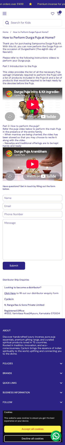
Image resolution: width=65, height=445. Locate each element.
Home (5, 32)
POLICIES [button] (8, 363)
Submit (14, 265)
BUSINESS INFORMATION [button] (16, 392)
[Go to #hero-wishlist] (52, 13)
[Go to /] (32, 13)
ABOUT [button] (7, 330)
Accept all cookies (33, 429)
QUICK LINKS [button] (10, 382)
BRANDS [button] (7, 373)
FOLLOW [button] (7, 402)
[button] (58, 13)
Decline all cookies (33, 438)
